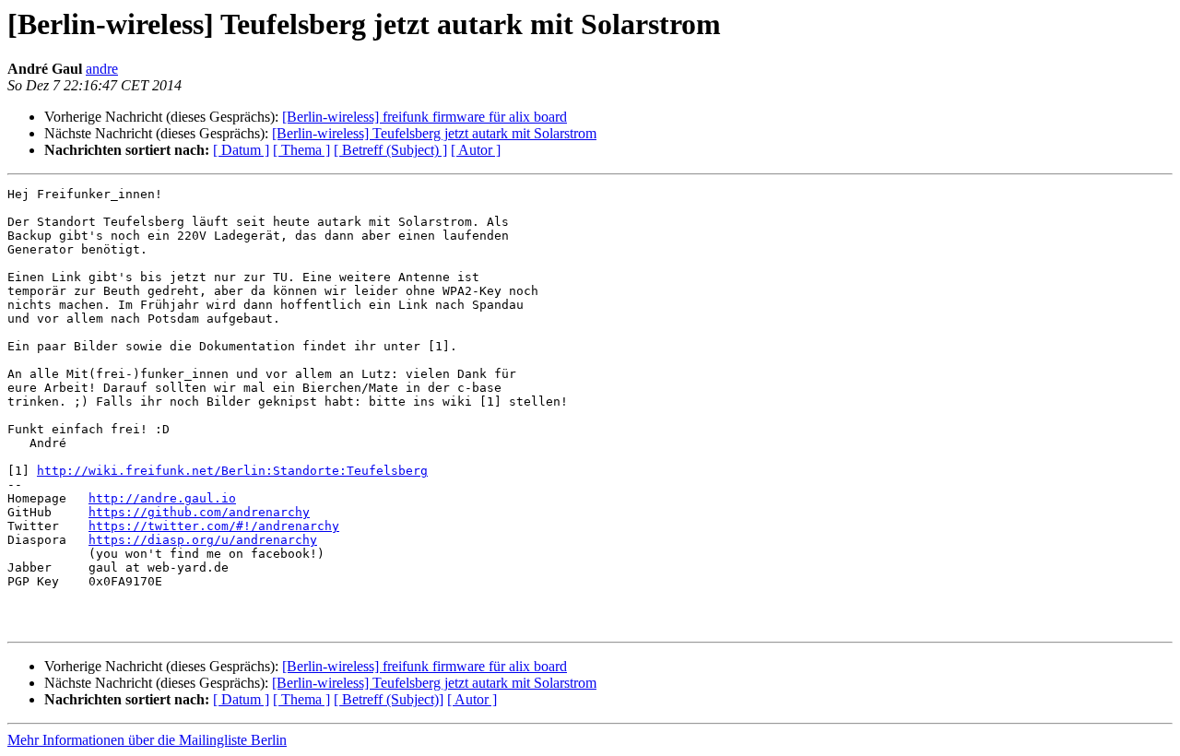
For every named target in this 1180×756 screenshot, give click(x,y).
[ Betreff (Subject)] (388, 699)
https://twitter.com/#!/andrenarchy (213, 526)
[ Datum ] (241, 150)
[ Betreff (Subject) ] (390, 150)
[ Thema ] (301, 150)
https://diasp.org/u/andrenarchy (202, 540)
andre (102, 69)
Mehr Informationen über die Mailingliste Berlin (147, 740)
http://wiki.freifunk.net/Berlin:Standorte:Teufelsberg (232, 471)
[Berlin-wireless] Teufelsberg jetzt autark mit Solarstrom (434, 133)
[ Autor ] (476, 150)
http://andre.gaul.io (162, 498)
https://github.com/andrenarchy (199, 512)
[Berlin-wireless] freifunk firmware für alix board (424, 116)
